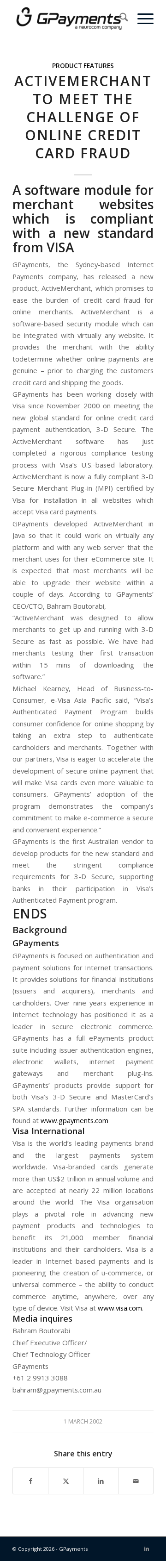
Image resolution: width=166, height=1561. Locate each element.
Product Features (83, 66)
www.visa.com (120, 1307)
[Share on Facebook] (30, 1481)
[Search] (119, 18)
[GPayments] (68, 18)
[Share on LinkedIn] (100, 1481)
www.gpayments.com (74, 1120)
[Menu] (141, 18)
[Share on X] (65, 1481)
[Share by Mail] (136, 1481)
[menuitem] (119, 18)
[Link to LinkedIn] (147, 1548)
